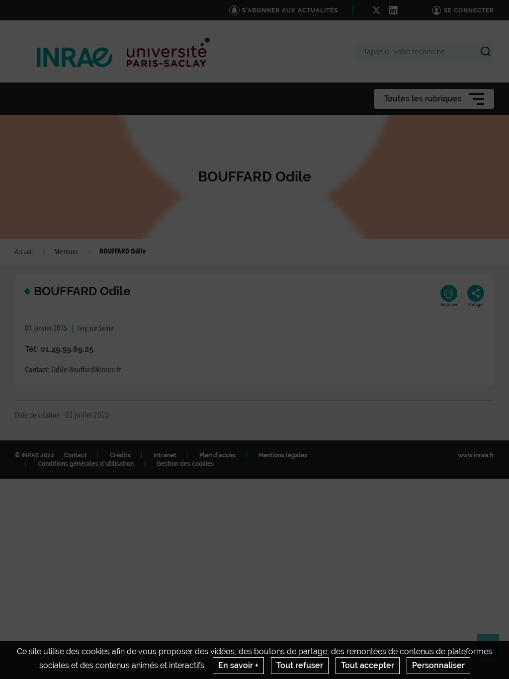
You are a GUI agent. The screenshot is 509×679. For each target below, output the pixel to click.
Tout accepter (367, 665)
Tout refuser (299, 665)
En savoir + (238, 665)
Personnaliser (438, 665)
